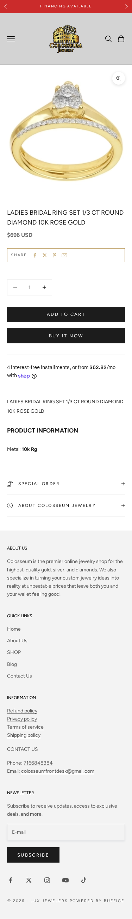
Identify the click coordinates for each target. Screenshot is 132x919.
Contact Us (19, 676)
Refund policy (22, 711)
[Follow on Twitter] (28, 880)
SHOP (14, 652)
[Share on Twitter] (45, 255)
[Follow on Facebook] (10, 880)
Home (14, 629)
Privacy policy (22, 719)
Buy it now (66, 335)
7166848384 (38, 763)
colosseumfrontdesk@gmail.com (57, 771)
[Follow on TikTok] (83, 880)
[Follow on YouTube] (65, 880)
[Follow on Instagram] (47, 880)
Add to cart (66, 314)
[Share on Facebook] (35, 255)
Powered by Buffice (97, 901)
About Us (17, 641)
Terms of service (25, 727)
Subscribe (33, 855)
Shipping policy (23, 735)
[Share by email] (64, 255)
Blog (12, 664)
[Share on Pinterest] (54, 255)
